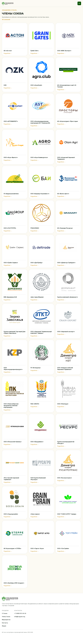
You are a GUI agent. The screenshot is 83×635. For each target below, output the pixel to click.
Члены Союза (6, 616)
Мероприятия (6, 619)
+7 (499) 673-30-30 (20, 613)
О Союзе (4, 613)
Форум (4, 626)
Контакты (5, 623)
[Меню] (79, 3)
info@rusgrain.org (19, 616)
